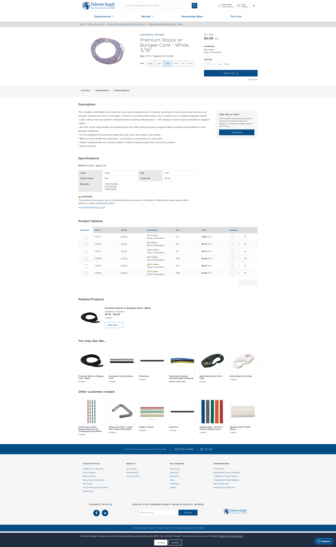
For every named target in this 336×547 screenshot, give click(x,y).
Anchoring (175, 469)
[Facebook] (97, 511)
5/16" (150, 63)
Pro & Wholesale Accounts (95, 487)
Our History (131, 469)
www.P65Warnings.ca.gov (92, 207)
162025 (124, 273)
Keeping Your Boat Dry (224, 487)
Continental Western (152, 35)
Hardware (174, 476)
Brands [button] (146, 16)
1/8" (175, 63)
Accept (161, 542)
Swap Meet (88, 491)
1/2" (191, 63)
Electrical (174, 472)
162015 (124, 244)
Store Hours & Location (93, 480)
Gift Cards (87, 483)
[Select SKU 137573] (85, 266)
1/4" (183, 63)
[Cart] (253, 6)
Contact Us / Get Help (93, 469)
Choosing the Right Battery (226, 480)
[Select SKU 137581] (85, 244)
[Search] (194, 5)
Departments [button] (103, 16)
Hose (172, 480)
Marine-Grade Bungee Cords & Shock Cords (126, 24)
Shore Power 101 (221, 483)
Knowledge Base (192, 16)
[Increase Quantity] (220, 64)
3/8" (159, 63)
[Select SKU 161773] (85, 237)
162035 (124, 266)
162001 (124, 251)
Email (208, 449)
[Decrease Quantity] (207, 64)
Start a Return (89, 472)
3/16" (167, 63)
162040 (124, 237)
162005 (124, 258)
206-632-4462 (184, 449)
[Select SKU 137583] (85, 273)
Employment (132, 472)
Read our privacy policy (231, 536)
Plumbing (174, 483)
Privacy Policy (133, 476)
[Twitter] (105, 511)
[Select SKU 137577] (85, 251)
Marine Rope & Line (97, 24)
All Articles (219, 469)
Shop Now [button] (112, 325)
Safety (173, 487)
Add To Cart (229, 73)
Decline (175, 542)
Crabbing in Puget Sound (226, 476)
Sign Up (188, 512)
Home (82, 24)
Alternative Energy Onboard (227, 472)
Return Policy (253, 79)
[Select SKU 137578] (85, 259)
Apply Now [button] (237, 132)
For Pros (236, 16)
